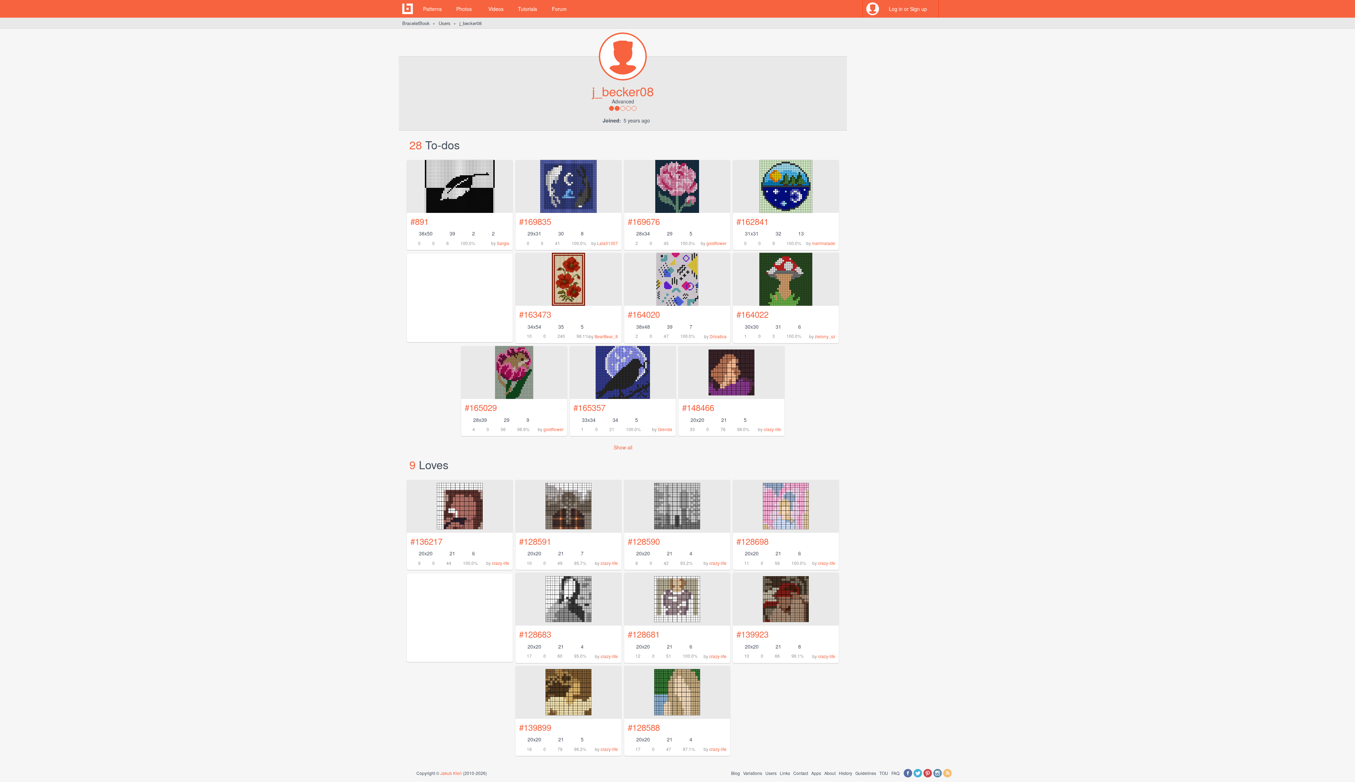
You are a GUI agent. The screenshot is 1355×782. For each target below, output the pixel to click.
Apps (816, 773)
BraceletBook (416, 23)
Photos (464, 8)
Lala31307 (607, 243)
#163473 (535, 314)
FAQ (895, 773)
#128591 (535, 541)
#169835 (535, 221)
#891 (419, 221)
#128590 (644, 541)
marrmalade (823, 243)
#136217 (426, 541)
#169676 (644, 221)
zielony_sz (825, 336)
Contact (800, 773)
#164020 (644, 314)
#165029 (481, 407)
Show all (623, 447)
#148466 (698, 407)
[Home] (407, 9)
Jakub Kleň (451, 773)
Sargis (503, 243)
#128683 (535, 634)
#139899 (535, 727)
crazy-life (772, 429)
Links (785, 773)
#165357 (589, 407)
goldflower (716, 243)
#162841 (752, 221)
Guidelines (865, 773)
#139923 (752, 634)
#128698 (752, 541)
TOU (883, 773)
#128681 (644, 634)
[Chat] (947, 9)
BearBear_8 (606, 336)
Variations (752, 773)
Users (445, 23)
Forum (559, 8)
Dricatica (718, 336)
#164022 (752, 314)
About (830, 773)
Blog (735, 773)
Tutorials (527, 8)
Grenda (665, 429)
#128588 (644, 727)
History (845, 773)
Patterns (432, 8)
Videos (496, 8)
